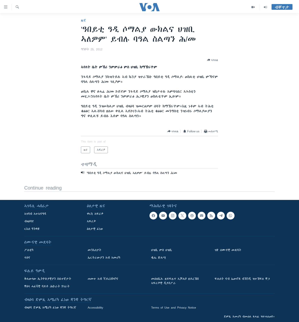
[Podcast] (192, 215)
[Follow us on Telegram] (221, 215)
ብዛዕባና (29, 221)
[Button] (212, 59)
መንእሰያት (94, 250)
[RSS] (211, 215)
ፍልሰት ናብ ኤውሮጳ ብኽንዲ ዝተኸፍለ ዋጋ (242, 279)
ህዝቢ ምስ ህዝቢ (161, 250)
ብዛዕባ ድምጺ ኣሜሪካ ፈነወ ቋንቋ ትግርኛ (50, 307)
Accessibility (95, 307)
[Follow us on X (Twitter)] (182, 215)
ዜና (83, 20)
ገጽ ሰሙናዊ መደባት (228, 250)
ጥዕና (27, 257)
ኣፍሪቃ (91, 221)
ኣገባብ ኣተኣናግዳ (35, 214)
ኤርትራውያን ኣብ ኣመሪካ (104, 257)
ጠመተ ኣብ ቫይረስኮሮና (103, 279)
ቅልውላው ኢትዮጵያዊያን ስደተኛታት (47, 279)
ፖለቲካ (28, 250)
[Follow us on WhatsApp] (230, 215)
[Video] (253, 7)
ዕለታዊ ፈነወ (95, 229)
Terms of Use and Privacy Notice (173, 307)
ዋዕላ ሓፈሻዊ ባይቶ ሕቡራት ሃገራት (47, 286)
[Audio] (265, 7)
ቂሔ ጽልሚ (158, 257)
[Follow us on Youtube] (163, 215)
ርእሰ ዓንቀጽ (32, 229)
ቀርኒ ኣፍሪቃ (95, 214)
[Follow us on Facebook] (153, 215)
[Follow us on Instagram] (173, 215)
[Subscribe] (201, 215)
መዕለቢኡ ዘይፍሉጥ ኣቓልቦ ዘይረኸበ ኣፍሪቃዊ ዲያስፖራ (175, 281)
